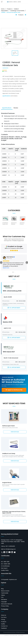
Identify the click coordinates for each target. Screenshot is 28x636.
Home (2, 9)
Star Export (4, 565)
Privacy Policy (5, 603)
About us (3, 612)
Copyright (4, 598)
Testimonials (4, 590)
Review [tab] (16, 108)
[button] (1, 261)
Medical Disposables (10, 9)
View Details (15, 428)
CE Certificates (5, 563)
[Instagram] (7, 549)
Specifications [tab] (6, 108)
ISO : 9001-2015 (5, 558)
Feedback (4, 625)
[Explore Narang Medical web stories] (14, 549)
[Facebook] (4, 549)
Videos (3, 592)
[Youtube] (9, 549)
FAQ (2, 594)
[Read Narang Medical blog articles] (12, 549)
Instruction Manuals (6, 600)
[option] (5, 221)
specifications (6, 96)
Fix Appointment (14, 304)
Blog (2, 585)
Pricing (3, 616)
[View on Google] (4, 257)
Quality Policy (5, 567)
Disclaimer (4, 596)
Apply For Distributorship (14, 386)
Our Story (3, 614)
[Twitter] (2, 549)
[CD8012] (25, 15)
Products (9, 9)
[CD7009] (16, 15)
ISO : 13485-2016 (5, 560)
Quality (3, 620)
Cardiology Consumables (17, 10)
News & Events (5, 587)
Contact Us (4, 623)
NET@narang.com (10, 546)
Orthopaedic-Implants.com (9, 576)
